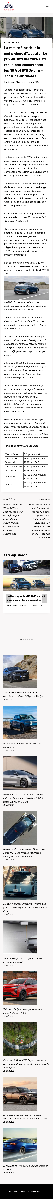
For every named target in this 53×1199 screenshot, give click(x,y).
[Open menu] (47, 6)
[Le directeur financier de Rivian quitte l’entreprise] (26, 722)
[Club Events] (8, 6)
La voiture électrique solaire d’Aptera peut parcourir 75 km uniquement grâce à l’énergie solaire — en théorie (24, 853)
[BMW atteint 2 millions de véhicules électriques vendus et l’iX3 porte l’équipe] (26, 671)
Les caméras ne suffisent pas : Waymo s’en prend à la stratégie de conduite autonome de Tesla (25, 907)
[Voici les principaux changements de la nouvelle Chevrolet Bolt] (26, 988)
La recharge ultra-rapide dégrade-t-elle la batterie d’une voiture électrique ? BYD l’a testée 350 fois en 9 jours (24, 798)
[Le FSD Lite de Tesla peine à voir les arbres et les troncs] (26, 1145)
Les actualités (11, 42)
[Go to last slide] (8, 598)
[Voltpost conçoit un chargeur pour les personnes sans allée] (26, 937)
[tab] (21, 639)
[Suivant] (44, 598)
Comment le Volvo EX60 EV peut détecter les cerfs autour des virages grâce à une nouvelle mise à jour (26, 1064)
